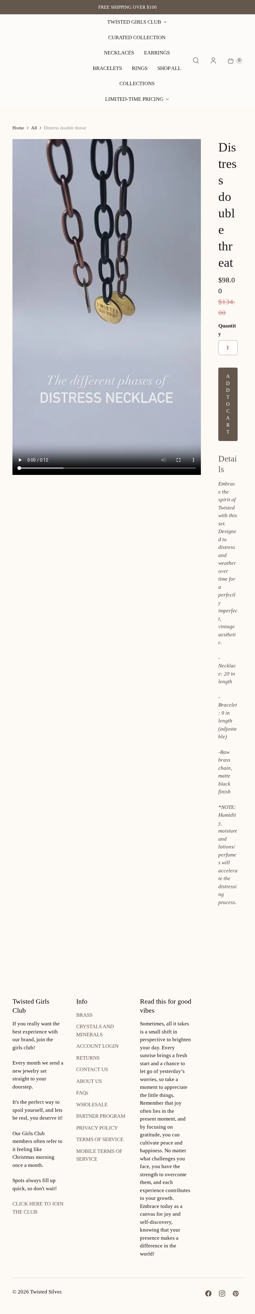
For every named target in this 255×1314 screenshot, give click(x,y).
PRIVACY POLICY (97, 1128)
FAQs (82, 1093)
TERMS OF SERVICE (99, 1139)
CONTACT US (92, 1069)
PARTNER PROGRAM (100, 1116)
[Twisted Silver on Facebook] (208, 1293)
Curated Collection (136, 37)
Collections (137, 83)
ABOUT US (89, 1081)
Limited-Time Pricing (134, 99)
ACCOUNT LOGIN (97, 1046)
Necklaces (119, 53)
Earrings (157, 53)
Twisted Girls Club (134, 22)
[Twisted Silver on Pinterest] (236, 1293)
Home (18, 127)
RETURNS (88, 1058)
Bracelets (107, 68)
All (34, 127)
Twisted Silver (45, 1292)
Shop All (169, 68)
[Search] (196, 60)
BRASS (84, 1015)
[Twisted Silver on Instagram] (222, 1293)
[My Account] (213, 60)
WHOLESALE (92, 1104)
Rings (139, 68)
